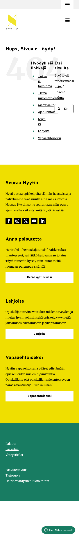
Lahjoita (44, 131)
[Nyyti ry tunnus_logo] (12, 13)
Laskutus (12, 449)
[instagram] (17, 221)
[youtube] (34, 221)
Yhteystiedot (14, 455)
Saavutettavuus (16, 470)
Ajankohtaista (48, 112)
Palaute (11, 443)
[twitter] (25, 221)
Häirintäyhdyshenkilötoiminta (27, 481)
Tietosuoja (13, 475)
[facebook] (9, 221)
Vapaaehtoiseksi (49, 138)
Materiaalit (46, 105)
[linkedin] (42, 221)
